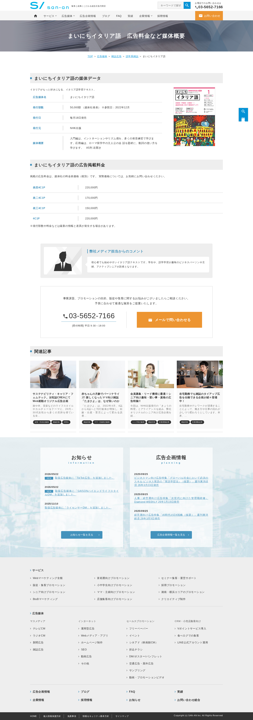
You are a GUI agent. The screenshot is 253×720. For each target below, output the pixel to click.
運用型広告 (88, 628)
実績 (130, 15)
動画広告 (86, 656)
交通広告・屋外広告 (141, 663)
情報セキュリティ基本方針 (96, 716)
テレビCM (39, 628)
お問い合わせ (209, 16)
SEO (84, 649)
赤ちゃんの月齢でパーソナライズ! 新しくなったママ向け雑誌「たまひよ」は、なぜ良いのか (101, 397)
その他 (85, 663)
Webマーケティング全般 (48, 578)
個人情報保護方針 (52, 716)
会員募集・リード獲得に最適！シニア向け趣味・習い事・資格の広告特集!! (150, 397)
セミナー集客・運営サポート (179, 578)
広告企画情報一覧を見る (171, 534)
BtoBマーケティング (45, 599)
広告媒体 (67, 15)
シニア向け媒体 (138, 422)
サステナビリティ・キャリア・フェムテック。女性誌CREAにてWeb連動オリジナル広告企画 (53, 397)
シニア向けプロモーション (49, 591)
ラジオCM (39, 635)
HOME (33, 716)
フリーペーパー (138, 628)
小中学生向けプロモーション (114, 585)
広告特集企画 (164, 422)
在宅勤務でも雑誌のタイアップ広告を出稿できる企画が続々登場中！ (199, 397)
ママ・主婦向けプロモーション (116, 591)
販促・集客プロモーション (49, 585)
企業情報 (144, 15)
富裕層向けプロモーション (113, 578)
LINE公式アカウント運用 (192, 642)
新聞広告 (38, 642)
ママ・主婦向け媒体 (102, 422)
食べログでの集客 (188, 635)
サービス (49, 15)
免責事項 (71, 716)
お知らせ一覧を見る (81, 534)
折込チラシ (136, 649)
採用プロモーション (173, 585)
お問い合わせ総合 (188, 699)
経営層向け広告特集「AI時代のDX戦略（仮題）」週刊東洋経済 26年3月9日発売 (171, 516)
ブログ (106, 15)
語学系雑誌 (132, 56)
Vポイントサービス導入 (191, 628)
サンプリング (137, 670)
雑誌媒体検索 (243, 117)
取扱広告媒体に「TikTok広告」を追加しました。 (80, 477)
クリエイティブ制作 (173, 599)
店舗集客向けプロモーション (114, 599)
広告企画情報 (88, 15)
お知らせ (135, 699)
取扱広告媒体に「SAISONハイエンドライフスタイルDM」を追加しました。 (82, 492)
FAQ (119, 15)
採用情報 (162, 15)
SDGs (66, 422)
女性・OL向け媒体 (42, 422)
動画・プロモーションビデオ (147, 677)
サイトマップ (122, 716)
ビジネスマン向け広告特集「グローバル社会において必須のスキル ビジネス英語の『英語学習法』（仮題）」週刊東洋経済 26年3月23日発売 (171, 481)
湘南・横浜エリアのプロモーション (183, 591)
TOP (90, 56)
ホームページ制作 (92, 642)
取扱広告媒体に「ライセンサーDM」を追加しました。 (78, 507)
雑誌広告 (116, 56)
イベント (134, 635)
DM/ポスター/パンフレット (145, 656)
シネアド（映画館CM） (143, 642)
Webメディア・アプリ (94, 635)
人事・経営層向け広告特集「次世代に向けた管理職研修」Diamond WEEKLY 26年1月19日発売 (171, 500)
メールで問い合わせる (169, 320)
